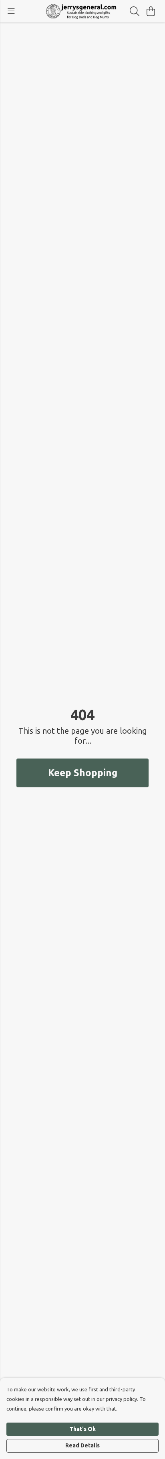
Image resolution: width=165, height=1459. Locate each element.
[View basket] (151, 11)
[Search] (135, 11)
